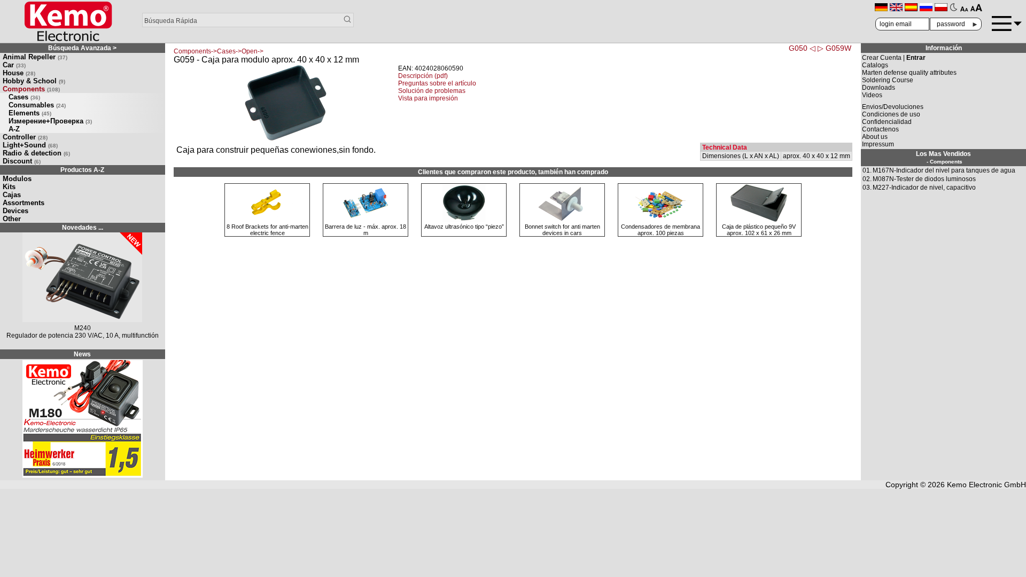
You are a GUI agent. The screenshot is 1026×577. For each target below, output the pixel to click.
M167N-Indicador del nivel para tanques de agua (944, 170)
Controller (25, 137)
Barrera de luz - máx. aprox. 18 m (365, 229)
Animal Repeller (35, 57)
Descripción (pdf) (423, 76)
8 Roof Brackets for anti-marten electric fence (267, 229)
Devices (15, 211)
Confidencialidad (887, 122)
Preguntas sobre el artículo (437, 83)
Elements (30, 113)
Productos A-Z (82, 170)
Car (14, 65)
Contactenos (880, 129)
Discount (22, 161)
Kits (9, 187)
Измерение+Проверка (50, 121)
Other (12, 219)
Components (31, 89)
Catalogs (875, 65)
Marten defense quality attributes (909, 72)
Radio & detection (36, 153)
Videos (872, 95)
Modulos (17, 179)
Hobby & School (34, 81)
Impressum (878, 144)
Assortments (23, 203)
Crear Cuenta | (894, 57)
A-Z (14, 129)
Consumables (37, 105)
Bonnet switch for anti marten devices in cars (562, 229)
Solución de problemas (431, 91)
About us (875, 137)
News (82, 354)
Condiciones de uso (891, 114)
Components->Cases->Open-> (218, 51)
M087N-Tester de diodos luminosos (924, 179)
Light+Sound (30, 145)
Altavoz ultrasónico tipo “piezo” (464, 226)
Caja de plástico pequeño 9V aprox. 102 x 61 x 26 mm (759, 229)
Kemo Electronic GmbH (986, 484)
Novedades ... (82, 227)
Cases (24, 97)
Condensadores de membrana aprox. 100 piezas (660, 229)
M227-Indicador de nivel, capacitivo (924, 187)
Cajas (12, 195)
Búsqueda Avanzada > (82, 48)
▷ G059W (834, 48)
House (19, 73)
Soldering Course (887, 80)
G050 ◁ (802, 48)
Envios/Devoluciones (892, 107)
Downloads (878, 87)
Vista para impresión (428, 98)
